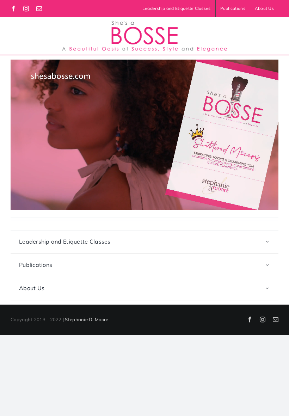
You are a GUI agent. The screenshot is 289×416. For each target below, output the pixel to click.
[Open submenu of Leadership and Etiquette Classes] (267, 242)
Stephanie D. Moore (86, 319)
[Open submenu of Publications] (267, 265)
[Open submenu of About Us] (267, 288)
